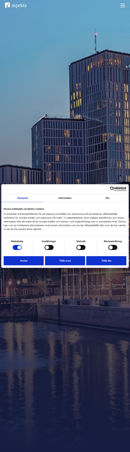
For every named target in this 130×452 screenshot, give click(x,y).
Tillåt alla (106, 260)
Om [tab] (107, 198)
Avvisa (23, 260)
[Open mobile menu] (122, 5)
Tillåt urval (65, 260)
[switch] (49, 247)
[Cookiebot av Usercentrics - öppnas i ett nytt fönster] (112, 189)
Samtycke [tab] (22, 198)
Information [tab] (65, 198)
